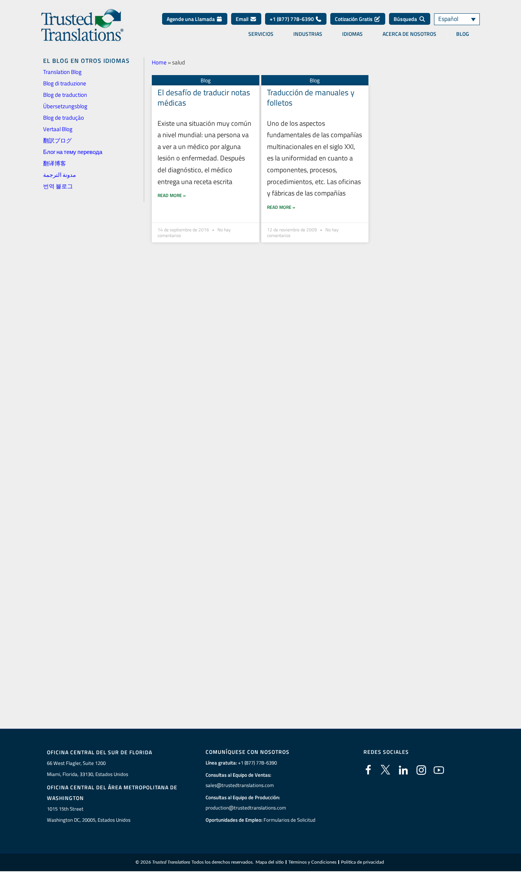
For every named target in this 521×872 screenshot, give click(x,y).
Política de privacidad (362, 862)
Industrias (307, 34)
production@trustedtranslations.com (246, 807)
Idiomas (352, 34)
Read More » (172, 195)
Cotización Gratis (354, 19)
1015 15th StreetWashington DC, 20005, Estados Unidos (88, 814)
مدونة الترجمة (59, 174)
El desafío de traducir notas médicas (204, 97)
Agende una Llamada (191, 19)
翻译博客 (54, 163)
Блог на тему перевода (72, 151)
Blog (462, 34)
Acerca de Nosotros (409, 34)
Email (243, 19)
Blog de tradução (63, 117)
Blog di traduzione (64, 83)
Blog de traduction (65, 94)
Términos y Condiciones (312, 862)
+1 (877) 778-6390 (292, 19)
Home (159, 62)
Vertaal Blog (57, 129)
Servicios (260, 34)
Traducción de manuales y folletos (310, 97)
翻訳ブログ (57, 140)
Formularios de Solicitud (289, 820)
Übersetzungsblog (65, 106)
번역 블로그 (58, 186)
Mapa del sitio (270, 862)
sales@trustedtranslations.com (240, 785)
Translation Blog (62, 71)
